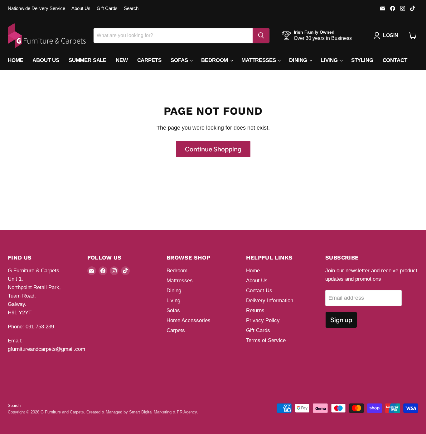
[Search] (261, 35)
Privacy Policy (263, 320)
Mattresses (259, 60)
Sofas (180, 60)
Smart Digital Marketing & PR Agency (163, 412)
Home (15, 60)
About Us (80, 8)
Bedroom (215, 60)
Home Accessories (189, 320)
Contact (395, 60)
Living (330, 60)
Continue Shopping (213, 149)
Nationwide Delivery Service (36, 8)
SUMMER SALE (87, 60)
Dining (299, 60)
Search (131, 8)
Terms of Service (266, 340)
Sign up (341, 320)
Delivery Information (269, 300)
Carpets (149, 60)
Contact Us (259, 290)
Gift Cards (107, 8)
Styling (362, 60)
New (122, 60)
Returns (255, 310)
